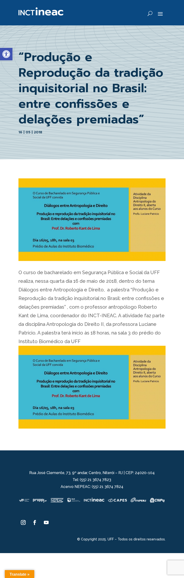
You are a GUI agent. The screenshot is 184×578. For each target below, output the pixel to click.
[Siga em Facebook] (35, 522)
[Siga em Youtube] (46, 522)
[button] (6, 54)
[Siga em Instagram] (23, 522)
